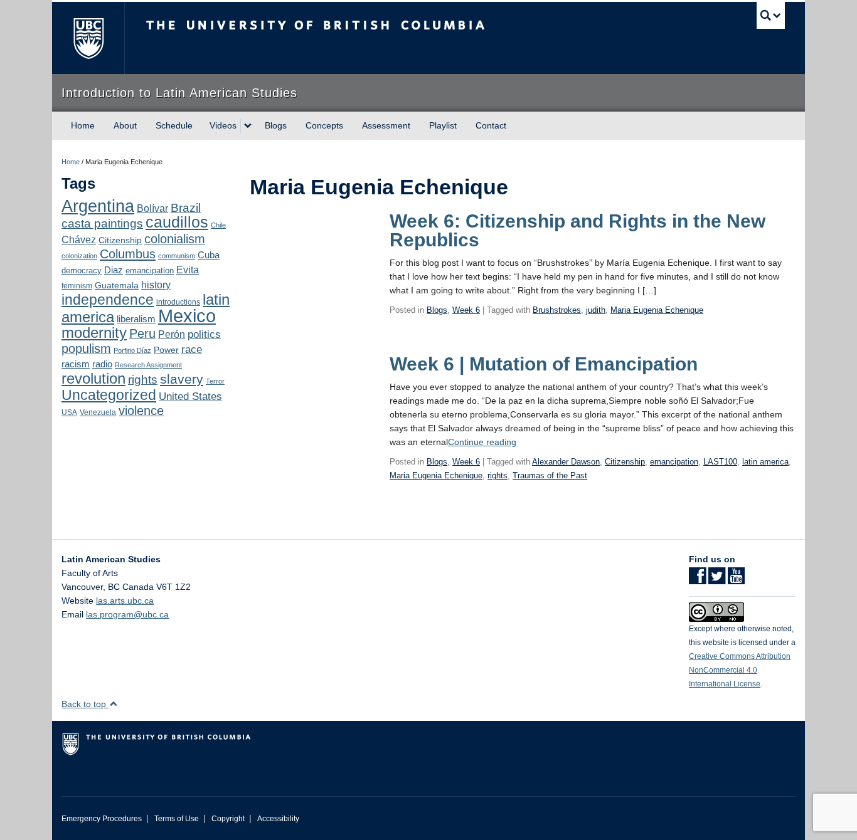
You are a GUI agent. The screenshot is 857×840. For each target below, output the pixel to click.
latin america (765, 461)
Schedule (174, 125)
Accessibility (278, 818)
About (125, 125)
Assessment (386, 125)
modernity (94, 333)
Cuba (209, 255)
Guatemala (117, 285)
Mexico (187, 315)
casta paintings (102, 223)
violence (141, 410)
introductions (178, 302)
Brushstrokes (557, 310)
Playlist (443, 125)
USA (69, 412)
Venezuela (98, 412)
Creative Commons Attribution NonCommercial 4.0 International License (739, 670)
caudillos (177, 222)
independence (107, 299)
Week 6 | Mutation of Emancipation (544, 364)
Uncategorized (108, 395)
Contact (491, 125)
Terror (215, 381)
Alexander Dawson (566, 461)
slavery (181, 379)
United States (190, 396)
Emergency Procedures (101, 818)
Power (166, 350)
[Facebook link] (697, 580)
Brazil (186, 207)
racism (75, 364)
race (191, 349)
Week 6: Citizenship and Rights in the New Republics (577, 230)
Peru (142, 333)
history (156, 284)
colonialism (174, 239)
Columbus (128, 254)
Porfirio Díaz (132, 350)
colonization (79, 256)
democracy (81, 270)
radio (102, 364)
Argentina (97, 206)
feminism (76, 285)
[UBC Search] (771, 15)
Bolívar (152, 208)
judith (595, 310)
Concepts (324, 125)
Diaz (113, 270)
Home (83, 125)
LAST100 (720, 461)
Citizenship (120, 240)
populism (86, 348)
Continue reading (482, 442)
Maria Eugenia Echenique (656, 310)
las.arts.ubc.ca (125, 601)
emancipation (149, 270)
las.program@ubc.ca (127, 614)
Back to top (85, 704)
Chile (218, 225)
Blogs (276, 125)
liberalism (136, 318)
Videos (223, 125)
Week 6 (466, 310)
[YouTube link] (736, 580)
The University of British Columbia (88, 38)
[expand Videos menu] (247, 126)
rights (142, 379)
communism (176, 256)
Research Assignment (148, 365)
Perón (171, 334)
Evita (187, 269)
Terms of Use (176, 818)
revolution (93, 378)
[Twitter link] (716, 580)
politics (204, 334)
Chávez (78, 239)
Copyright (228, 818)
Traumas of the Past (550, 475)
